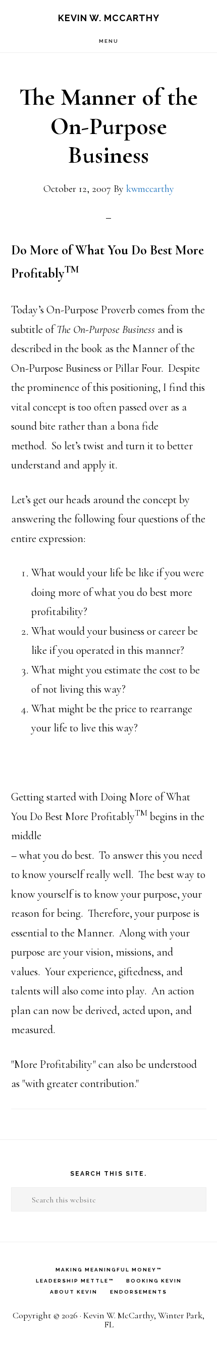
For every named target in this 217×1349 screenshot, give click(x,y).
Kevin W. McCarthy (108, 18)
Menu (109, 41)
